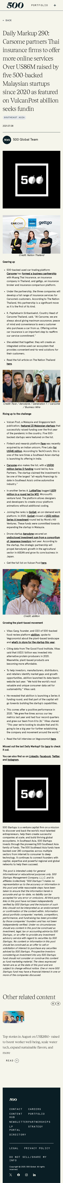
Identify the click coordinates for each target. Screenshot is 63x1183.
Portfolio (34, 1114)
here (9, 364)
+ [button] (54, 5)
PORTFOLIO (39, 5)
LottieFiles (35, 490)
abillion (35, 635)
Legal (14, 1148)
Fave (43, 443)
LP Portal (15, 1128)
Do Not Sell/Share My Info (28, 1159)
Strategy (34, 1127)
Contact (15, 1109)
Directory (15, 1135)
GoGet (32, 512)
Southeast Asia (14, 118)
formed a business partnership (39, 273)
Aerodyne (28, 534)
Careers (34, 1109)
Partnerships (34, 1122)
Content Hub (15, 1116)
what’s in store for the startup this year (33, 642)
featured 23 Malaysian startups (38, 426)
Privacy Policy (37, 1148)
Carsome (12, 273)
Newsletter (15, 1122)
